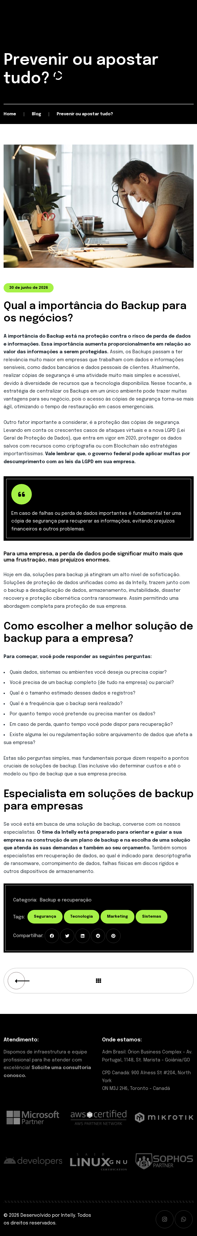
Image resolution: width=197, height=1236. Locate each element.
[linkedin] (82, 936)
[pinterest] (113, 936)
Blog (36, 114)
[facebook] (52, 936)
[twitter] (67, 936)
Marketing (117, 917)
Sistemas (151, 917)
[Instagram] (165, 1219)
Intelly (68, 1215)
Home (10, 114)
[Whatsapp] (184, 1219)
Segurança (45, 917)
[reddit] (98, 936)
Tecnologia (81, 917)
